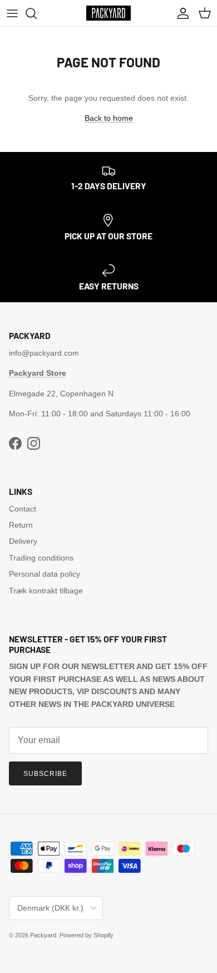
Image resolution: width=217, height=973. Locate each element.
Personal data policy (44, 573)
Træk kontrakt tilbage (46, 590)
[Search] (36, 13)
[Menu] (12, 13)
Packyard (43, 935)
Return (21, 524)
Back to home (109, 118)
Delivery (23, 541)
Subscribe (45, 774)
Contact (22, 508)
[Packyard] (108, 13)
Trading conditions (41, 557)
